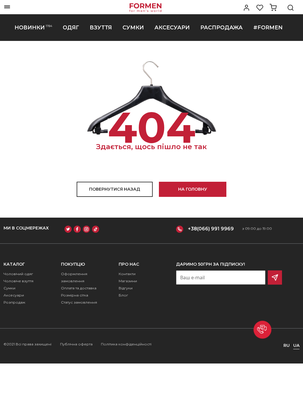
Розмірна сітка (74, 295)
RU (286, 345)
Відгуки (126, 288)
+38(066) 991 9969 (211, 229)
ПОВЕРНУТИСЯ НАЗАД (114, 189)
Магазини (128, 281)
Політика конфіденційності (126, 344)
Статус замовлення (79, 302)
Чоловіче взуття (18, 281)
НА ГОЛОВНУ (192, 189)
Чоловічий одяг (18, 274)
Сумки (9, 288)
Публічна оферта (76, 344)
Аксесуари (14, 295)
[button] (262, 330)
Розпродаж (14, 302)
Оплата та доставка (78, 288)
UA (296, 345)
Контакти (127, 274)
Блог (123, 295)
